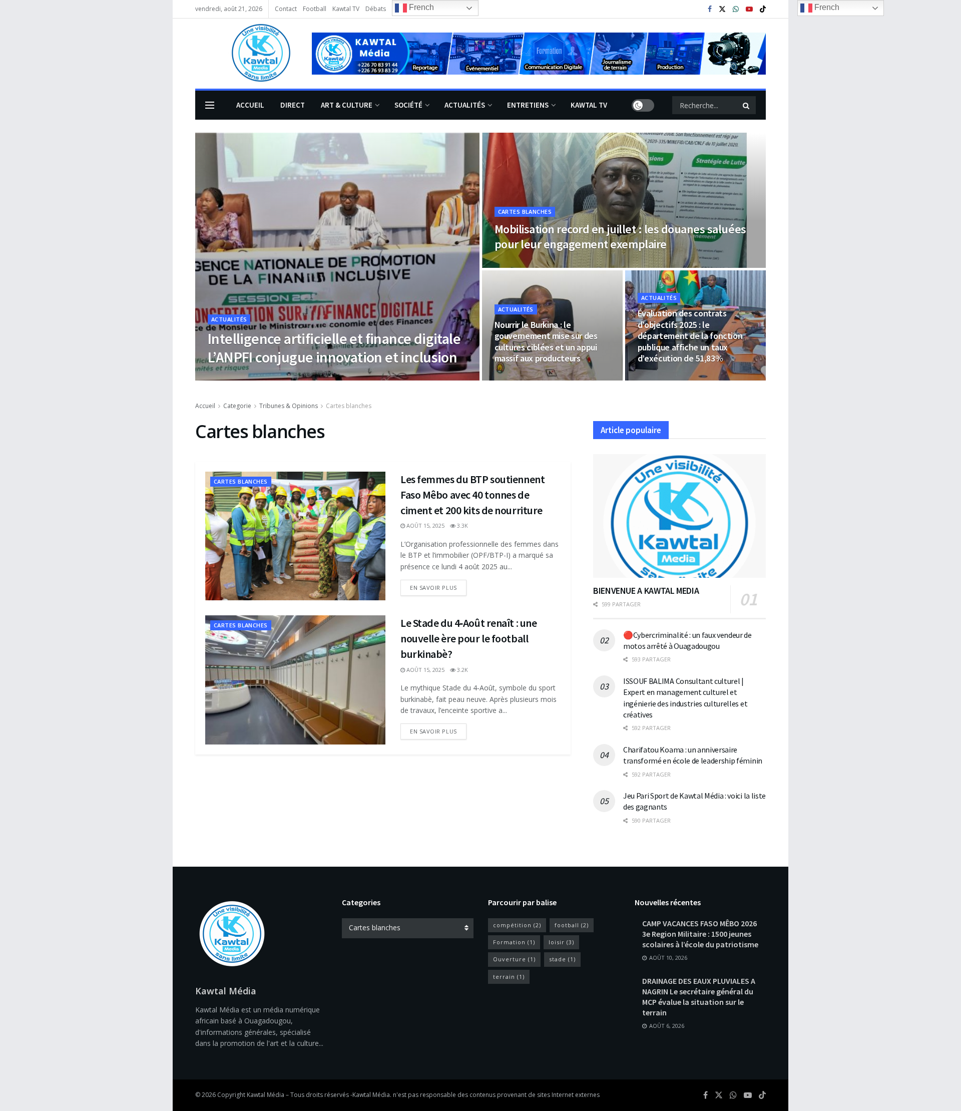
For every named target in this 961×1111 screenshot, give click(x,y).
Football (314, 9)
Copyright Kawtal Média (251, 1094)
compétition (517, 925)
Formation (514, 942)
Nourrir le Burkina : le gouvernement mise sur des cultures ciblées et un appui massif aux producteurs (546, 341)
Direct (292, 105)
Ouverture (514, 959)
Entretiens (528, 105)
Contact (286, 9)
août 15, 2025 (232, 377)
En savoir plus (433, 587)
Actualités (464, 105)
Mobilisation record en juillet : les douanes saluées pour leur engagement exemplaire (620, 236)
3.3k (269, 377)
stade (562, 959)
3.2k (461, 669)
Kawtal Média (371, 1094)
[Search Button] (747, 105)
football (572, 925)
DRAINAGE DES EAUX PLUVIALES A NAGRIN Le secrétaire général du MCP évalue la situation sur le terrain (698, 996)
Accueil (250, 105)
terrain (509, 976)
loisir (561, 942)
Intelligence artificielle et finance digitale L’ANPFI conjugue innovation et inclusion (334, 348)
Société (408, 105)
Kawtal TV (345, 9)
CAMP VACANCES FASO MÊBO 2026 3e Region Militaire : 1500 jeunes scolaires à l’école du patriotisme (700, 933)
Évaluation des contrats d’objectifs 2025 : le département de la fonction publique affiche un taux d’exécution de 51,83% (690, 335)
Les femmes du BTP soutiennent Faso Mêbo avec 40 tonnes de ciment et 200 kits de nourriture (472, 494)
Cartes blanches (525, 211)
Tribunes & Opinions (288, 406)
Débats (375, 9)
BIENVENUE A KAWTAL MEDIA (646, 590)
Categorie (237, 406)
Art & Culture (346, 105)
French (420, 7)
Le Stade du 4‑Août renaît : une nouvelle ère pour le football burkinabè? (468, 638)
